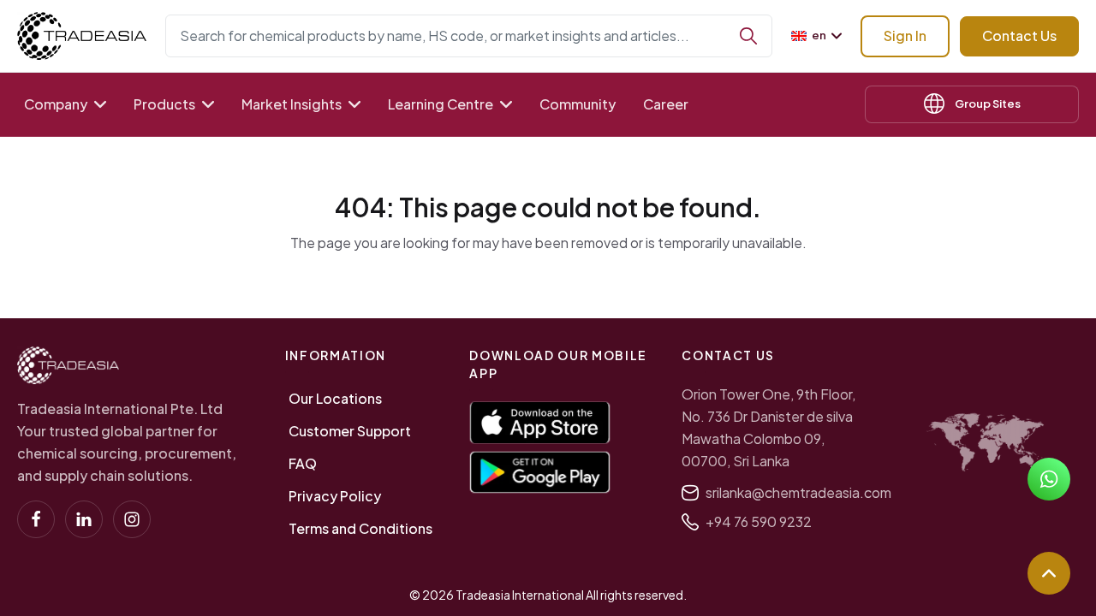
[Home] (68, 365)
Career (665, 104)
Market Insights (291, 104)
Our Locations (335, 398)
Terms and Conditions (360, 528)
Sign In (905, 35)
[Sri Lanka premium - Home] (81, 36)
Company (55, 104)
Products (164, 104)
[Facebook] (36, 519)
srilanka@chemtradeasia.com (798, 492)
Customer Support (350, 431)
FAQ (303, 463)
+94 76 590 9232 (759, 521)
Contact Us (1019, 35)
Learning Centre (440, 104)
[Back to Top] (1049, 573)
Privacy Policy (335, 496)
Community (577, 104)
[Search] (748, 36)
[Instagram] (132, 519)
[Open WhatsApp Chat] (1049, 479)
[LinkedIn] (84, 519)
